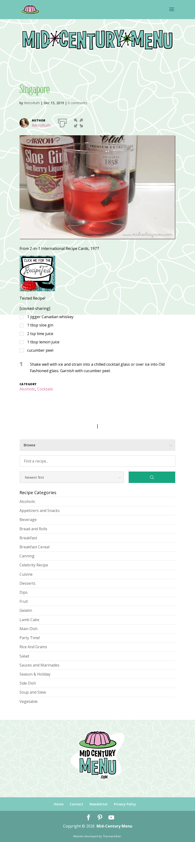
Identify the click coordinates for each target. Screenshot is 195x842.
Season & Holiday (35, 674)
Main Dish (29, 628)
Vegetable (29, 701)
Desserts (27, 583)
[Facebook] (88, 817)
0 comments (77, 103)
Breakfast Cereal (34, 547)
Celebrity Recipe (34, 565)
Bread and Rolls (33, 528)
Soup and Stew (33, 692)
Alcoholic (27, 389)
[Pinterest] (100, 817)
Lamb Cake (29, 619)
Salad (24, 656)
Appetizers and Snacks (40, 510)
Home (58, 804)
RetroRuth (32, 103)
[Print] (62, 122)
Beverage (28, 519)
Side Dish (28, 683)
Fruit (24, 601)
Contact (76, 804)
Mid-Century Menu (114, 826)
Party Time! (30, 637)
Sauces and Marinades (39, 665)
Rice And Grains (33, 646)
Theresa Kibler (111, 836)
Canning (27, 556)
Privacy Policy (125, 804)
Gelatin (26, 610)
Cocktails (45, 389)
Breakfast (28, 537)
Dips (24, 592)
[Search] (152, 477)
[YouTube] (111, 817)
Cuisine (26, 574)
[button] (78, 122)
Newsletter (98, 804)
